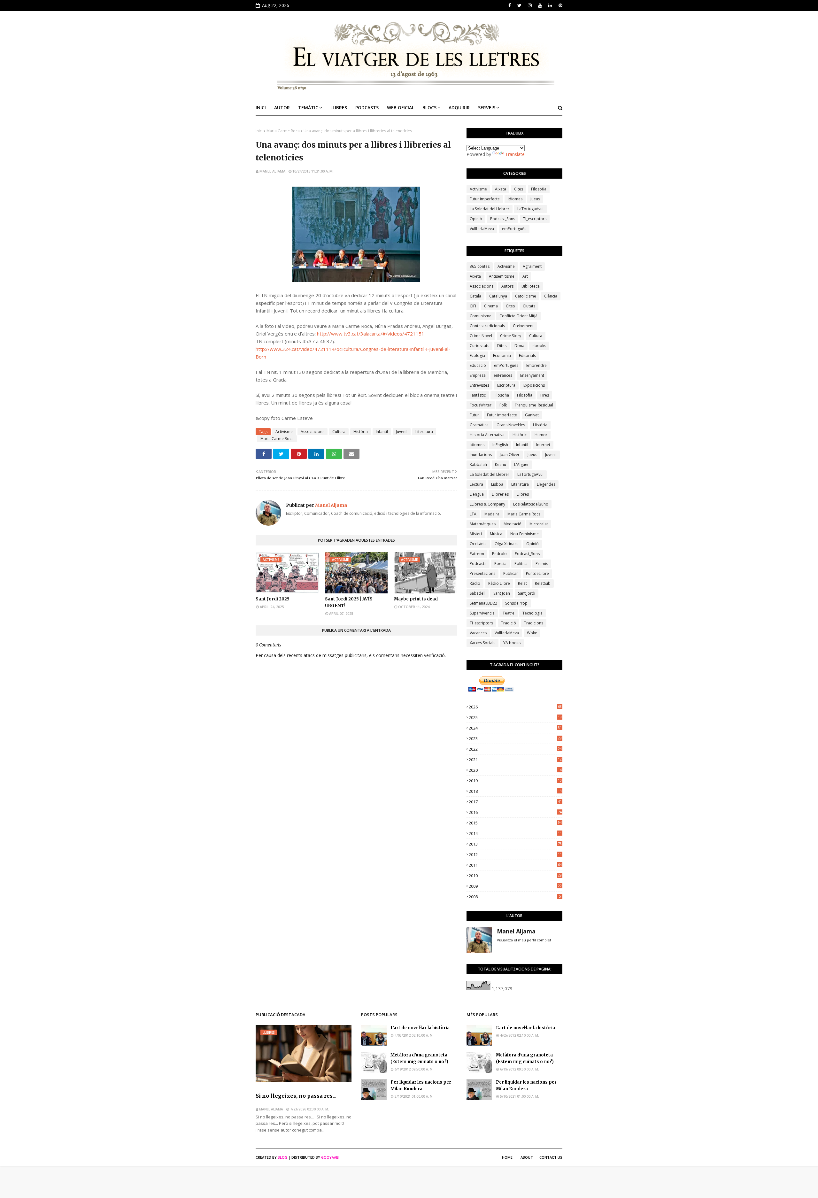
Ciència (550, 296)
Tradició (508, 623)
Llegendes (546, 484)
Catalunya (498, 296)
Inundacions (481, 454)
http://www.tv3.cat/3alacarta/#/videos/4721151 (370, 333)
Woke (532, 633)
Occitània (478, 543)
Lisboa (497, 484)
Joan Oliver (510, 454)
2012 (515, 854)
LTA (473, 514)
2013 (515, 844)
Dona (519, 345)
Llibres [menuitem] (338, 107)
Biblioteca (530, 286)
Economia (502, 355)
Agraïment (532, 266)
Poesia (500, 563)
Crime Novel (481, 335)
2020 (515, 770)
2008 (515, 897)
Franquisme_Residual (534, 405)
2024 (515, 728)
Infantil (382, 431)
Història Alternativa (487, 434)
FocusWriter (480, 405)
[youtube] (540, 5)
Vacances (478, 633)
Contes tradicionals (487, 325)
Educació (478, 365)
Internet (543, 444)
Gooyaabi (330, 1157)
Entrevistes (479, 385)
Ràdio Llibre (499, 583)
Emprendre (536, 365)
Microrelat (538, 524)
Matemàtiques (483, 524)
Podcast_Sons (502, 218)
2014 (515, 833)
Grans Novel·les (511, 425)
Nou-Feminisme (524, 534)
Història (360, 431)
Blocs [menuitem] (429, 107)
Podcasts (478, 563)
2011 (515, 865)
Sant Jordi (526, 593)
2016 (515, 812)
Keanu (500, 464)
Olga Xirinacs (506, 543)
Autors (507, 286)
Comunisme (480, 316)
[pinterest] (559, 5)
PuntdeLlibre (537, 573)
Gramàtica (479, 425)
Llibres (523, 494)
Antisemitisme (501, 276)
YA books (512, 642)
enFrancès (503, 375)
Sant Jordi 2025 (272, 599)
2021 (515, 759)
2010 (515, 875)
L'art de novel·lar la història (420, 1028)
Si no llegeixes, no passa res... (296, 1096)
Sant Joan (501, 593)
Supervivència (482, 613)
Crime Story (510, 335)
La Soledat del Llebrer (489, 209)
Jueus (535, 199)
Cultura (338, 431)
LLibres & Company (487, 504)
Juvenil (401, 431)
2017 (515, 802)
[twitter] (519, 5)
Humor (541, 434)
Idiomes (515, 199)
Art (525, 276)
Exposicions (534, 385)
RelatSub (543, 583)
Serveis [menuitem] (486, 107)
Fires (544, 395)
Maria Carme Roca (283, 131)
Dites (501, 345)
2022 (515, 749)
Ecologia (477, 355)
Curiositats (479, 345)
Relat (522, 583)
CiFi (473, 306)
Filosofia (538, 189)
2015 (515, 823)
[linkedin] (550, 5)
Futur (474, 415)
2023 (515, 738)
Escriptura (506, 385)
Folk (503, 405)
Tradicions (533, 623)
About (527, 1157)
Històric (520, 434)
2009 (515, 886)
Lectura (476, 484)
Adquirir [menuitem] (459, 107)
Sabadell (477, 593)
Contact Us (550, 1157)
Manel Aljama (272, 171)
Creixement (523, 325)
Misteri (476, 534)
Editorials (527, 355)
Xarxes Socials (482, 642)
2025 (515, 717)
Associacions (312, 431)
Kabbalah (478, 464)
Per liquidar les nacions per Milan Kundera (420, 1085)
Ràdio (475, 583)
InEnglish (500, 444)
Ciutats (529, 306)
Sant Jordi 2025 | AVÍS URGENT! (349, 602)
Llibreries (500, 494)
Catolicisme (525, 296)
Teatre (508, 613)
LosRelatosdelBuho (530, 504)
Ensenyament (532, 375)
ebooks (539, 345)
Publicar (510, 573)
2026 (515, 707)
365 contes (480, 266)
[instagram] (529, 5)
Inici (259, 131)
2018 (515, 791)
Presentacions (482, 573)
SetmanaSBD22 (483, 603)
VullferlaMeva (482, 228)
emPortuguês (514, 228)
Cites (518, 189)
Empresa (478, 375)
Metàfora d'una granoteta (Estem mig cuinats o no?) (419, 1058)
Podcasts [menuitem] (367, 107)
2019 (515, 781)
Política (521, 563)
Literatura (424, 431)
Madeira (491, 514)
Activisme (284, 431)
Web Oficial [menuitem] (400, 107)
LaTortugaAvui (530, 209)
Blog (282, 1157)
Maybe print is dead (416, 599)
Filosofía (524, 395)
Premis (542, 563)
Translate (515, 154)
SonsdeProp (516, 603)
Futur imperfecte (485, 199)
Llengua (477, 494)
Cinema (491, 306)
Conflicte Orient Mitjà (518, 316)
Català (475, 296)
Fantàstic (478, 395)
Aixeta (500, 189)
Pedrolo (499, 553)
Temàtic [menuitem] (308, 107)
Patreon (477, 553)
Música (496, 534)
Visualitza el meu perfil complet (524, 940)
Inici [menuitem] (261, 107)
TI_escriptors (534, 218)
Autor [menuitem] (282, 107)
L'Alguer (521, 464)
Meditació (512, 524)
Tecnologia (532, 613)
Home (507, 1157)
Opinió (476, 218)
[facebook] (510, 5)
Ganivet (532, 415)
